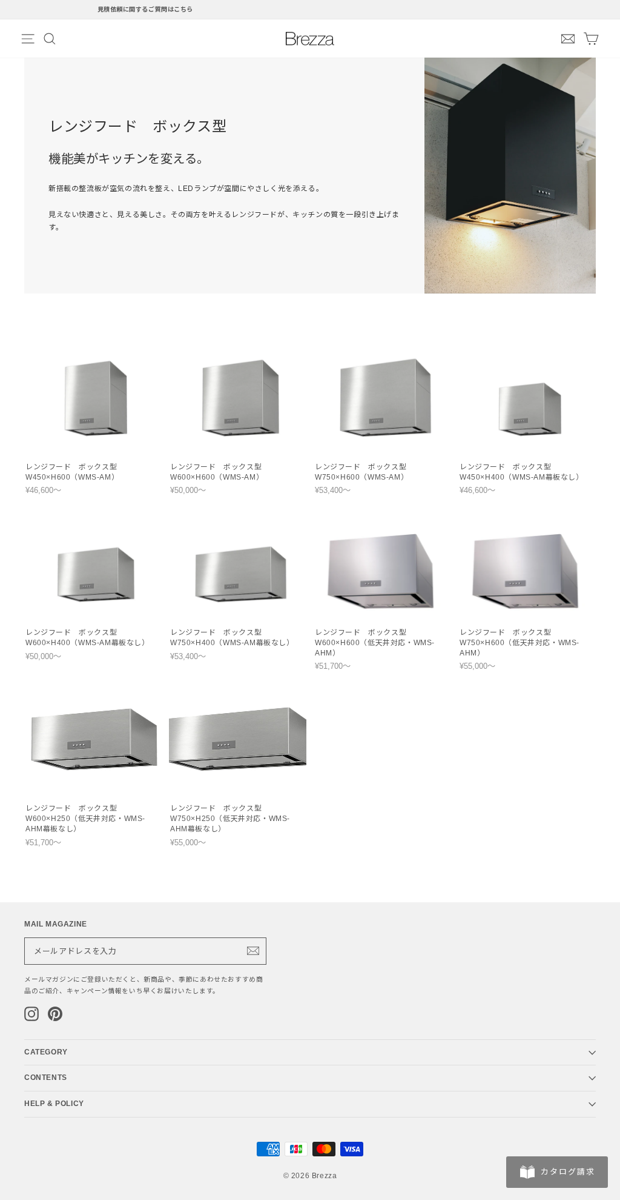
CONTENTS (45, 1077)
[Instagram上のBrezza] (31, 1014)
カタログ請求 (568, 1171)
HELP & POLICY (54, 1103)
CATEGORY (46, 1052)
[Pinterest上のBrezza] (55, 1014)
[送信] (253, 951)
